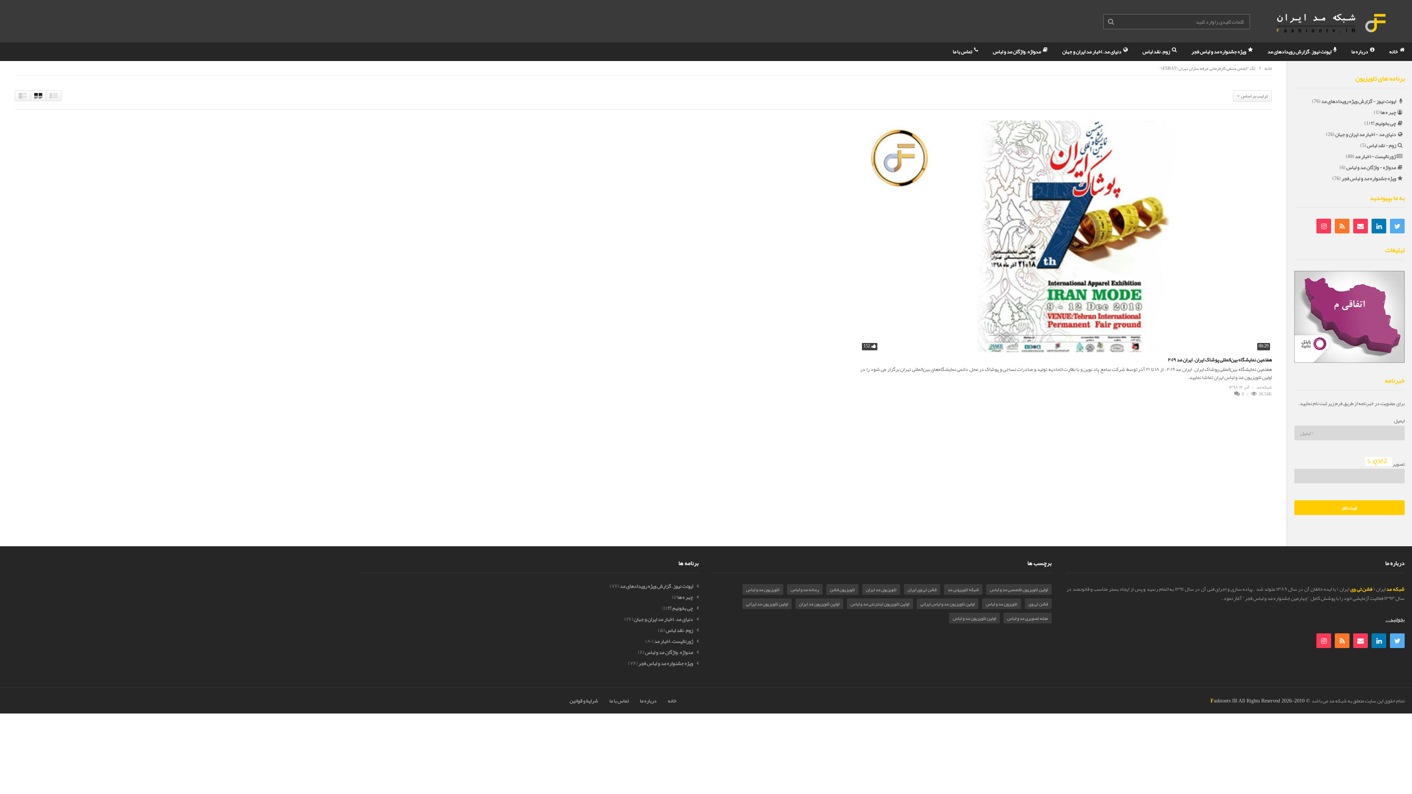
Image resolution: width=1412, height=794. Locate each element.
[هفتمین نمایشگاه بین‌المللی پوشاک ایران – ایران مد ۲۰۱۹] (1066, 237)
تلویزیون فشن (842, 589)
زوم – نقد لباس (1156, 51)
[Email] (1360, 226)
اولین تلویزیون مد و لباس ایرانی (947, 604)
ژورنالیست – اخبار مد (673, 641)
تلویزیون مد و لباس (763, 589)
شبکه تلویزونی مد (963, 589)
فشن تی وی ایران (922, 589)
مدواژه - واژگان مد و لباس (1371, 167)
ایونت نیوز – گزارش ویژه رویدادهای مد (656, 586)
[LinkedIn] (1379, 226)
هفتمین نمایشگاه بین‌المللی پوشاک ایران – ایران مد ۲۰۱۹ (1220, 359)
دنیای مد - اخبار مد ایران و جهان (1365, 134)
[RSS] (1342, 226)
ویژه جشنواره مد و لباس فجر (1219, 51)
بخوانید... (1395, 619)
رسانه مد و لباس (805, 589)
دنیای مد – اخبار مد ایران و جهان (1092, 51)
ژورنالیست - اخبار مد (1375, 156)
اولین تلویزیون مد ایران (819, 604)
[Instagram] (1323, 226)
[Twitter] (1397, 226)
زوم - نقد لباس (1381, 145)
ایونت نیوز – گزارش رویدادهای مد (1299, 51)
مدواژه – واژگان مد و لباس (1017, 51)
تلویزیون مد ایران (881, 589)
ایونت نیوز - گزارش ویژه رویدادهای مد (1358, 101)
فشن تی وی (1038, 604)
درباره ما (1360, 51)
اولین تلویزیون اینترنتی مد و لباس (880, 604)
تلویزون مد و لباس (1001, 604)
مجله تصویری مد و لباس (1027, 618)
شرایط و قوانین (584, 700)
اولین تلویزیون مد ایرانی (767, 604)
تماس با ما (963, 51)
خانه (1394, 51)
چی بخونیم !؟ (1383, 123)
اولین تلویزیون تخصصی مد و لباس (1019, 589)
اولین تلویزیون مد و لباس (974, 618)
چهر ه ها (1388, 112)
